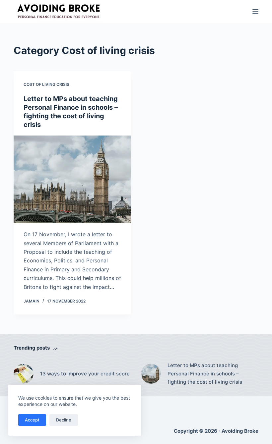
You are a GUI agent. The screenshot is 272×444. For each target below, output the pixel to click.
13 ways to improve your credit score (85, 373)
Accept (32, 419)
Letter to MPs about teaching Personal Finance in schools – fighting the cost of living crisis (205, 373)
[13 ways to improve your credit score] (24, 374)
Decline (63, 419)
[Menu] (255, 12)
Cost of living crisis (46, 84)
